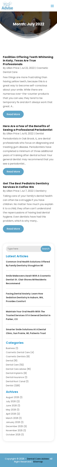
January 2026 (13, 422)
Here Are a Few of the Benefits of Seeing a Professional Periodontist (27, 127)
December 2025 (14, 426)
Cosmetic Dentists (16, 356)
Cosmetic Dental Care (18, 352)
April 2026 (11, 413)
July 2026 (11, 401)
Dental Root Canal (15, 381)
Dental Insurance (15, 377)
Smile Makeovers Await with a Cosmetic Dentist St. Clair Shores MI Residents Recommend (28, 279)
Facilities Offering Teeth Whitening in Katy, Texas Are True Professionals (28, 60)
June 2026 (11, 405)
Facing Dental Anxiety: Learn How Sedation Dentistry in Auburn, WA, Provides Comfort (24, 297)
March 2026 (12, 418)
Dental (9, 360)
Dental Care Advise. (38, 458)
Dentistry (41, 191)
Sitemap (38, 461)
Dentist (39, 133)
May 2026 (11, 409)
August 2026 (12, 397)
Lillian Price (12, 68)
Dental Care (12, 364)
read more (13, 114)
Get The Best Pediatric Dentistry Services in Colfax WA (26, 185)
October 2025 (13, 434)
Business (10, 348)
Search (46, 248)
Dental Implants (14, 373)
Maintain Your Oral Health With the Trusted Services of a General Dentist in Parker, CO (28, 315)
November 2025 (14, 430)
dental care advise (16, 369)
